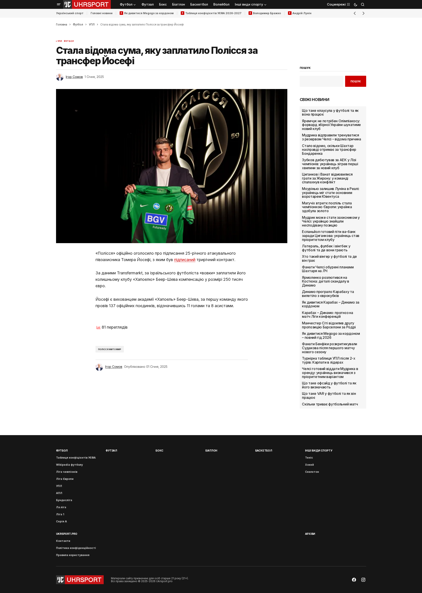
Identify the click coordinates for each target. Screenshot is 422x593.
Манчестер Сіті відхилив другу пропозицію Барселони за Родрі (329, 325)
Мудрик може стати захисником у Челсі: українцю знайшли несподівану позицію (331, 221)
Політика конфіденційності (76, 548)
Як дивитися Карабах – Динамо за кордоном (330, 304)
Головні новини (102, 13)
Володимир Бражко (267, 13)
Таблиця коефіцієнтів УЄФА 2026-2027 (213, 13)
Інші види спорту (318, 450)
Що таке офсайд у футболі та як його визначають (329, 385)
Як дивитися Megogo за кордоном (149, 13)
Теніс (309, 457)
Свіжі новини (314, 99)
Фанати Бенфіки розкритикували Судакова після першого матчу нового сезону (329, 348)
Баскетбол (263, 450)
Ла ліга (61, 507)
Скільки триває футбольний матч (330, 404)
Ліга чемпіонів (66, 471)
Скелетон (312, 471)
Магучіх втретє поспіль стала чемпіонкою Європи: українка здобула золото (327, 207)
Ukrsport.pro (66, 533)
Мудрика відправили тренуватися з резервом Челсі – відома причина (331, 137)
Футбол (78, 24)
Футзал (111, 450)
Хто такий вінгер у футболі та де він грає (329, 258)
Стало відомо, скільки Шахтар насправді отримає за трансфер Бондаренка (329, 150)
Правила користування (72, 555)
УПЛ (92, 24)
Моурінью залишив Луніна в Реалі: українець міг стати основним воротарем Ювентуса (330, 193)
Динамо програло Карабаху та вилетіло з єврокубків (328, 294)
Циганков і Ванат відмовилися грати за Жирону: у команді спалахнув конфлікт (327, 178)
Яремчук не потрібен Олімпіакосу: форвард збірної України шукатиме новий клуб (331, 125)
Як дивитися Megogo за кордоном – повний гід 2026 (331, 335)
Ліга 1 (60, 514)
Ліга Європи (65, 479)
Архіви (310, 533)
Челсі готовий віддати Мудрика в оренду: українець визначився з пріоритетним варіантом (330, 373)
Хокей (309, 464)
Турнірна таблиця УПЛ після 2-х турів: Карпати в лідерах (328, 360)
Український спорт (70, 13)
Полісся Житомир (109, 349)
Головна (61, 24)
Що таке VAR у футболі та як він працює (329, 395)
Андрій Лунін (301, 13)
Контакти (63, 541)
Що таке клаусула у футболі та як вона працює (330, 112)
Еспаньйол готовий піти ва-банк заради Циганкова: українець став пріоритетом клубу (330, 236)
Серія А (61, 521)
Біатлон (211, 450)
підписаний (184, 259)
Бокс (159, 450)
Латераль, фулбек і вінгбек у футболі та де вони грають (326, 248)
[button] (58, 4)
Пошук (355, 81)
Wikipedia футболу (69, 464)
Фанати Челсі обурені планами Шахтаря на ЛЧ (328, 269)
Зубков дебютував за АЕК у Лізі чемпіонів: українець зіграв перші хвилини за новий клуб (330, 164)
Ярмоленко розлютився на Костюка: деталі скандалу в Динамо (325, 281)
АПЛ (59, 493)
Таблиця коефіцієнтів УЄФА (76, 457)
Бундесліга (64, 500)
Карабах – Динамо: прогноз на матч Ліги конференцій (327, 315)
